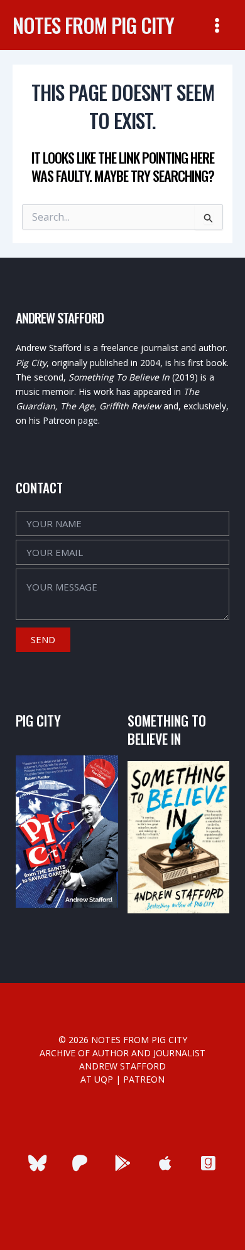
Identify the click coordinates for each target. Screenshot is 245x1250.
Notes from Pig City (93, 24)
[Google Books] (122, 1163)
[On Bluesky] (37, 1163)
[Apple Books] (165, 1163)
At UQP (96, 1079)
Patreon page (70, 420)
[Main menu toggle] (217, 25)
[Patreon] (80, 1163)
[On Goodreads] (208, 1163)
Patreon (144, 1079)
